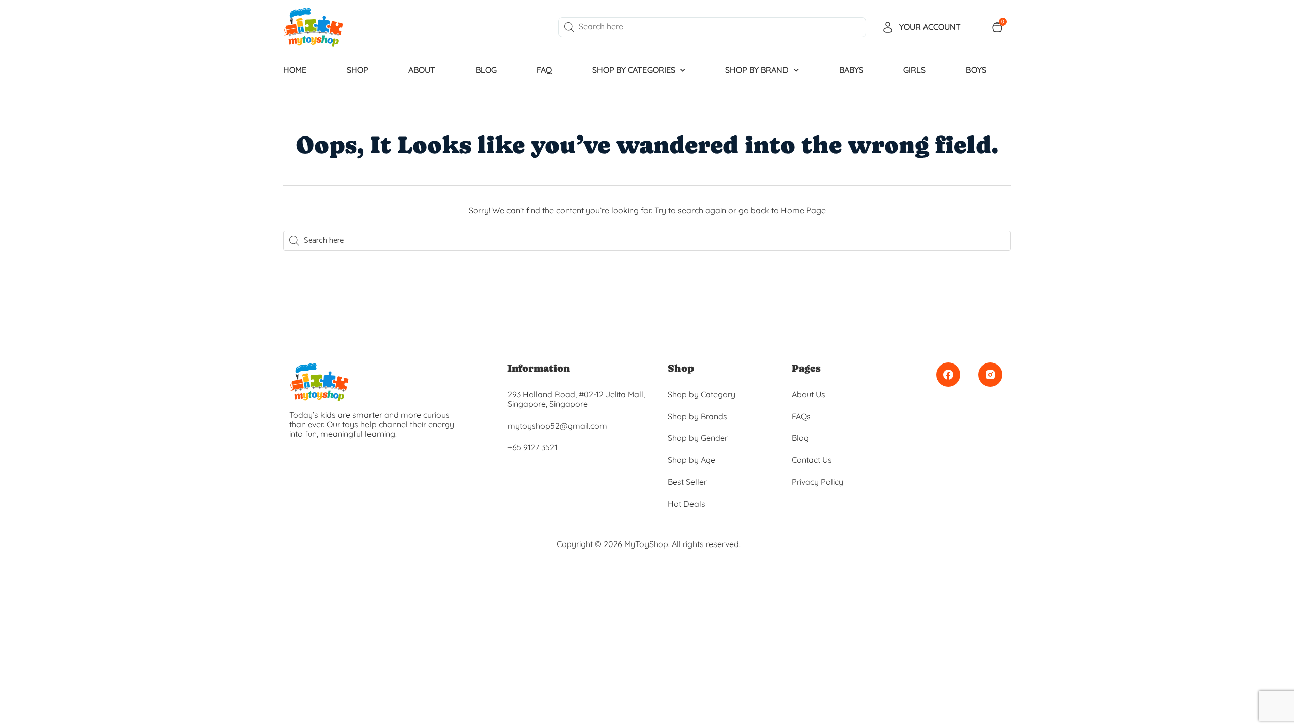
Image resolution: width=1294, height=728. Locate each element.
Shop (357, 70)
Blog (486, 70)
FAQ (544, 70)
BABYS (851, 70)
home (294, 70)
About (421, 70)
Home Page (803, 210)
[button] (5, 562)
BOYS (976, 70)
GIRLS (914, 70)
